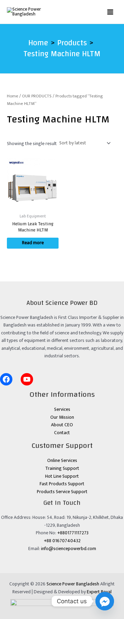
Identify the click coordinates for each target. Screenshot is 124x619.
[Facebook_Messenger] (104, 601)
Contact (62, 433)
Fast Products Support (62, 484)
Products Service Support (62, 492)
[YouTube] (27, 379)
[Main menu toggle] (110, 12)
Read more (33, 243)
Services (62, 409)
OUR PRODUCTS (37, 96)
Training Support (62, 468)
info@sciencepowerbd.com (68, 548)
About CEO (62, 425)
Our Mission (62, 417)
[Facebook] (6, 379)
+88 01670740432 (62, 541)
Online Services (62, 460)
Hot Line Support (62, 476)
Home (12, 96)
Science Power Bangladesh (72, 584)
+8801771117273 (73, 533)
